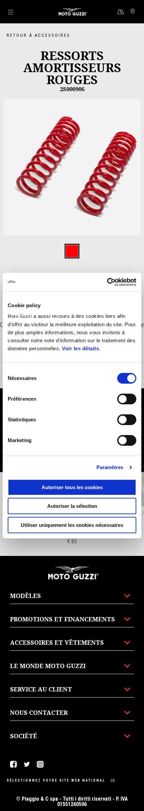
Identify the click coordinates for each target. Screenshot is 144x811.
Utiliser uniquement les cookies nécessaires (72, 525)
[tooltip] (72, 251)
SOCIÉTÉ (23, 736)
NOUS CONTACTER (39, 712)
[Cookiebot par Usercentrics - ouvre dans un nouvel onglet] (107, 282)
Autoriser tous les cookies (72, 487)
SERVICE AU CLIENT (41, 689)
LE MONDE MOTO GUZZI (48, 666)
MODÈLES (25, 596)
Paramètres (110, 467)
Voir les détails (80, 348)
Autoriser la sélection (72, 506)
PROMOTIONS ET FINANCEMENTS (62, 619)
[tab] (72, 251)
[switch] (126, 399)
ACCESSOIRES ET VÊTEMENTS (57, 642)
